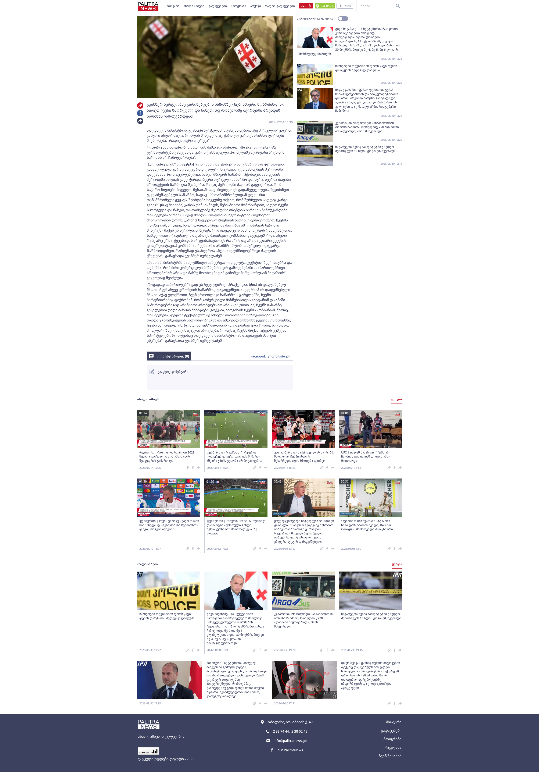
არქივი (255, 6)
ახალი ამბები (194, 6)
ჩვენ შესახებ (390, 756)
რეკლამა (393, 747)
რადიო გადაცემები (280, 6)
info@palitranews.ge (290, 740)
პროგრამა (238, 6)
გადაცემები (217, 6)
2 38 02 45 (299, 731)
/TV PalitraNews (290, 750)
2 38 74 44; (281, 731)
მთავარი (173, 6)
